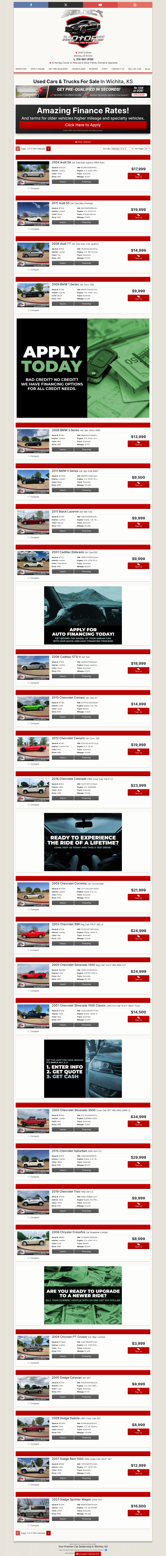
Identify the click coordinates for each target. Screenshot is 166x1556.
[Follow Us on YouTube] (100, 5)
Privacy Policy (92, 1544)
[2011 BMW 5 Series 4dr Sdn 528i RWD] (33, 481)
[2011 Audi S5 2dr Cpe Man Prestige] (33, 214)
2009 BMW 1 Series (73, 284)
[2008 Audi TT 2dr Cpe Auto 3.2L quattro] (33, 254)
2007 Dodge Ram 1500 (82, 1459)
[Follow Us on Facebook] (31, 5)
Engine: (80, 171)
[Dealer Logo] (83, 29)
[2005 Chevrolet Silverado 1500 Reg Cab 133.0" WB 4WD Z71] (33, 975)
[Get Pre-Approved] (83, 91)
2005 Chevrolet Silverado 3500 (91, 1110)
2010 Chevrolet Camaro (75, 697)
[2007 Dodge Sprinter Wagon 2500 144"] (33, 1510)
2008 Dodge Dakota (76, 1418)
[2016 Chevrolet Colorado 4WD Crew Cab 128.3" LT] (33, 789)
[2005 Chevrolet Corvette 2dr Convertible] (33, 894)
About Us (76, 1544)
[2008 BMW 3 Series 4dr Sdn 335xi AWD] (33, 441)
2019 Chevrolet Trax (72, 1191)
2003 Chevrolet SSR (77, 924)
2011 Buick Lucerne (72, 511)
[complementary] (158, 1548)
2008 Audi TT (75, 243)
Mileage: (80, 177)
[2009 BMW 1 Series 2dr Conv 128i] (33, 295)
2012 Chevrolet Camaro (75, 738)
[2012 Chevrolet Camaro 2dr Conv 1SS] (33, 749)
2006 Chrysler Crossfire (80, 1232)
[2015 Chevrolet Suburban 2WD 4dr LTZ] (33, 1161)
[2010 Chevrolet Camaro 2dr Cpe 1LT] (33, 708)
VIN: (78, 168)
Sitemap (86, 1550)
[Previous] (18, 148)
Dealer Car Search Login (66, 1550)
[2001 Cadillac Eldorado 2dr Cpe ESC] (33, 563)
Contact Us (84, 1544)
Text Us (138, 177)
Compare (35, 188)
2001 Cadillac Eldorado (75, 552)
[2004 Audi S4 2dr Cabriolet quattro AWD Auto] (33, 173)
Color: (54, 174)
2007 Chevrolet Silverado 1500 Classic (96, 1005)
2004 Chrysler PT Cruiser (78, 1337)
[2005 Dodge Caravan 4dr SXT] (33, 1388)
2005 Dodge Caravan (71, 1377)
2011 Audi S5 (72, 203)
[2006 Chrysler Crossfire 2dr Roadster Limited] (33, 1243)
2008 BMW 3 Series (76, 430)
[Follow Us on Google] (135, 5)
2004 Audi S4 (78, 162)
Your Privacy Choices (96, 1550)
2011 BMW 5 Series (75, 471)
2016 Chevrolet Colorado (82, 779)
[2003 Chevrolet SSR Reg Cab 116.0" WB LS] (33, 935)
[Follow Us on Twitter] (65, 5)
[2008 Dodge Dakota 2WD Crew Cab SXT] (33, 1429)
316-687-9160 (84, 59)
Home (71, 1544)
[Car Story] (113, 249)
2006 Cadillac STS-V (71, 657)
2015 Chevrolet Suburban (76, 1151)
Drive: (54, 177)
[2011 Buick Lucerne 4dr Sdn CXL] (33, 522)
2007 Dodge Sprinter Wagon (77, 1499)
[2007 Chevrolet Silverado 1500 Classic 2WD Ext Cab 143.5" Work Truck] (33, 1016)
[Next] (48, 148)
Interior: (55, 171)
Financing (86, 181)
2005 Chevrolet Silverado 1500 (89, 965)
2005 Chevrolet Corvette (78, 883)
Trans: (79, 174)
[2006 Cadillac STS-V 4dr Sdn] (33, 667)
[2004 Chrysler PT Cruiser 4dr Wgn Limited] (33, 1347)
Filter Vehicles (84, 142)
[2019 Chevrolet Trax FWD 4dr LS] (33, 1202)
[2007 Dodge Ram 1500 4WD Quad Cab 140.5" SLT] (33, 1469)
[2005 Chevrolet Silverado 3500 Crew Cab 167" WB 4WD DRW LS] (33, 1121)
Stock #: (55, 168)
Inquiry (63, 181)
